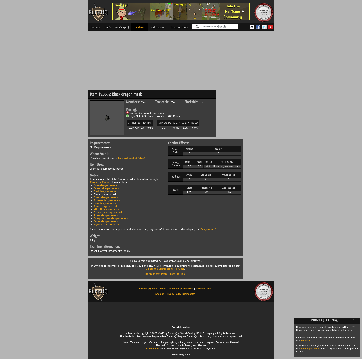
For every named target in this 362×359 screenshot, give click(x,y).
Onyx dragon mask (106, 221)
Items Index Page (156, 273)
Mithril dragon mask (106, 209)
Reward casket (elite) (131, 157)
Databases (140, 27)
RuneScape (152, 348)
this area (305, 340)
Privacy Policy (173, 294)
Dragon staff (208, 229)
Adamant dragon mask (108, 212)
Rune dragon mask (106, 215)
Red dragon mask (105, 191)
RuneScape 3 (122, 27)
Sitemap (159, 294)
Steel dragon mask (106, 206)
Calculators (157, 27)
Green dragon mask (106, 188)
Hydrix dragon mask (107, 224)
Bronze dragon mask (107, 200)
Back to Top (177, 273)
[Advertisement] (181, 61)
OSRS (108, 27)
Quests (153, 288)
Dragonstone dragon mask (111, 218)
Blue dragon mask (105, 185)
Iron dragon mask (105, 203)
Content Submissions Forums (165, 268)
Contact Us (189, 294)
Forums (95, 27)
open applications (310, 348)
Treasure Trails (179, 27)
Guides (162, 288)
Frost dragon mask (106, 197)
